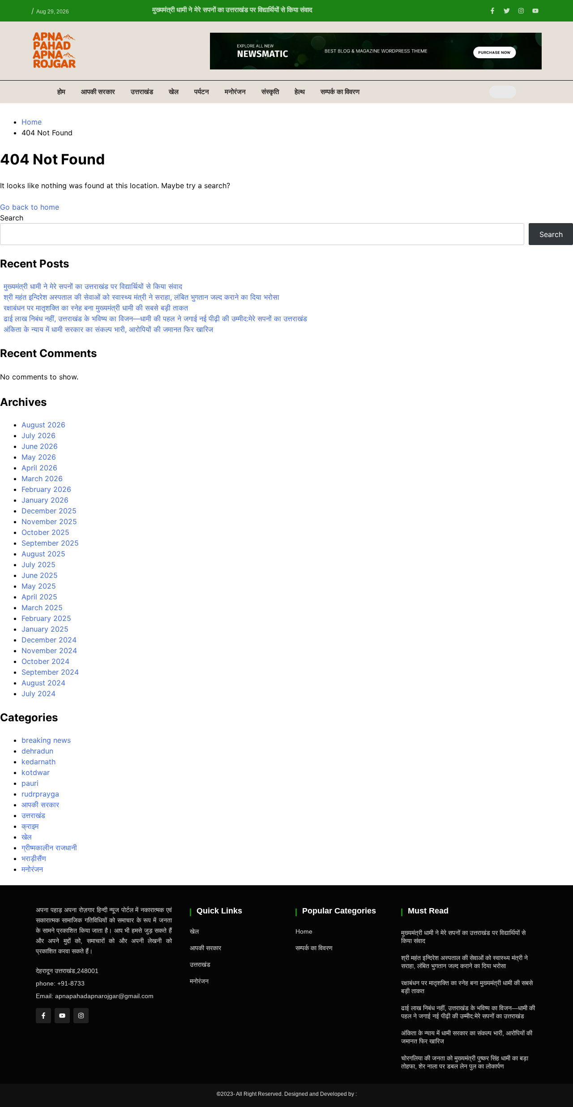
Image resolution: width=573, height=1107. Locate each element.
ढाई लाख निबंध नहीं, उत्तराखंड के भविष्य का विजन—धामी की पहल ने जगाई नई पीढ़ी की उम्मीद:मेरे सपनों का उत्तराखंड (155, 318)
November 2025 (49, 521)
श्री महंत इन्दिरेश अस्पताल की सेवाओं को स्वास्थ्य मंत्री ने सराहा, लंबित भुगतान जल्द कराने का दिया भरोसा (141, 297)
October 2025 (45, 532)
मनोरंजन (235, 91)
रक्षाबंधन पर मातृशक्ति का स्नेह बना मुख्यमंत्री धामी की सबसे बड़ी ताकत (96, 307)
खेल (174, 91)
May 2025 (38, 585)
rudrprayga (40, 793)
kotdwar (35, 772)
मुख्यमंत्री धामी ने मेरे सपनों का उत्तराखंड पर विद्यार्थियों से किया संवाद (232, 9)
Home (303, 931)
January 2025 (44, 629)
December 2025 (49, 510)
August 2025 (43, 553)
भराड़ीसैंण (33, 858)
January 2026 (44, 499)
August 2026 (43, 424)
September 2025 (50, 542)
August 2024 (43, 682)
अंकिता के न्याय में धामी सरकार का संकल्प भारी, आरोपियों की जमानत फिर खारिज (108, 329)
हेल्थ (300, 91)
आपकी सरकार (98, 91)
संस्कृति (270, 91)
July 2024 (38, 693)
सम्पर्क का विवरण (340, 91)
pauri (29, 783)
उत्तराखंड (142, 91)
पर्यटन (201, 91)
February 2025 (46, 618)
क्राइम (29, 826)
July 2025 (38, 564)
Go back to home (29, 206)
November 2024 (49, 650)
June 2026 (39, 446)
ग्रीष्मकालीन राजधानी (49, 847)
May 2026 (38, 456)
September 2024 (50, 672)
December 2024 (49, 639)
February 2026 (46, 489)
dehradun (37, 750)
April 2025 (39, 596)
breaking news (46, 740)
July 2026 (38, 435)
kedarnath (38, 761)
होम (61, 91)
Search (11, 217)
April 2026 (39, 467)
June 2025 (39, 575)
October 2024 (45, 661)
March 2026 (42, 478)
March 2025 (42, 607)
